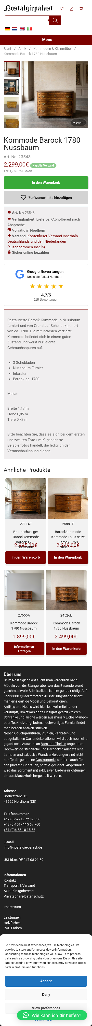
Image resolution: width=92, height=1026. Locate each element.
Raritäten (61, 733)
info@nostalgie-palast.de (23, 847)
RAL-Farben (13, 928)
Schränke (11, 717)
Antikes (9, 707)
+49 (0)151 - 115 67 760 (22, 824)
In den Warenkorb (46, 182)
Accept (46, 981)
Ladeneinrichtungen (70, 770)
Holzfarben (12, 923)
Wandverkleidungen (53, 755)
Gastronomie (45, 760)
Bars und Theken (53, 744)
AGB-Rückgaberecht (19, 891)
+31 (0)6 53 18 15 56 (19, 830)
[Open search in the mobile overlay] (33, 20)
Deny (46, 994)
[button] (52, 1015)
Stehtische (32, 749)
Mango (80, 717)
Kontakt (10, 880)
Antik (22, 49)
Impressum (12, 907)
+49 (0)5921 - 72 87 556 (22, 819)
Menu (47, 39)
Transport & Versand (19, 886)
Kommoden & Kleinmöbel (52, 49)
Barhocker (55, 749)
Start (7, 49)
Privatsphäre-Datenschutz (24, 896)
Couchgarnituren (27, 733)
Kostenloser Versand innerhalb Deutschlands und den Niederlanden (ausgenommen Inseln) (42, 241)
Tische (30, 717)
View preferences (46, 1008)
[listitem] (12, 69)
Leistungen (12, 917)
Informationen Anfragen (24, 649)
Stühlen (47, 733)
